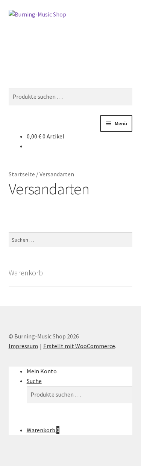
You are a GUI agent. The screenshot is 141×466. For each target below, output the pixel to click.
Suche (34, 381)
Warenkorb (43, 430)
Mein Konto (42, 371)
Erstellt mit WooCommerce (79, 346)
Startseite (22, 174)
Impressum (23, 346)
